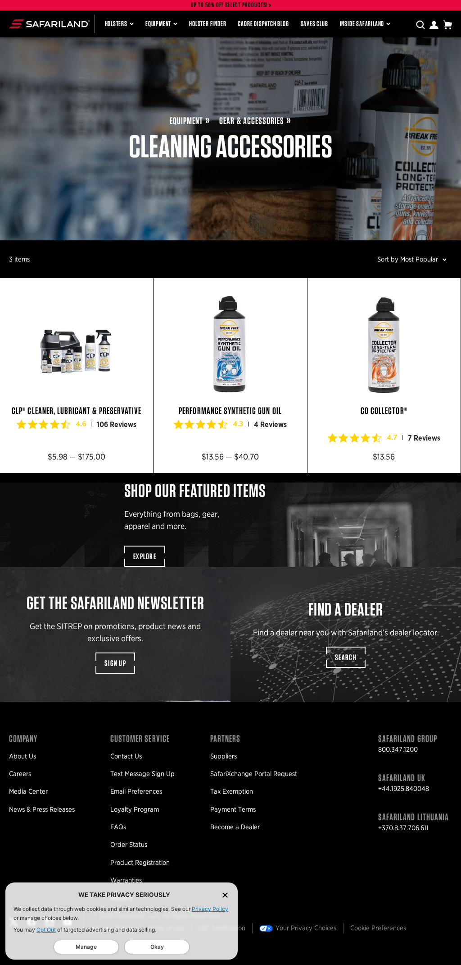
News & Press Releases (42, 809)
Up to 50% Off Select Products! (229, 5)
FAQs (118, 827)
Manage (86, 946)
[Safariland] (49, 23)
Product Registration (140, 863)
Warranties (126, 880)
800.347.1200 (398, 749)
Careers (20, 774)
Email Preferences (136, 791)
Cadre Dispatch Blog (263, 23)
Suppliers (223, 756)
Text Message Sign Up (142, 774)
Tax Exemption (231, 791)
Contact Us (126, 756)
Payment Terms (233, 809)
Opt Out (46, 929)
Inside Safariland (362, 23)
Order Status (128, 845)
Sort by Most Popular (407, 259)
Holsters (116, 23)
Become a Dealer (235, 827)
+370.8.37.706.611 (403, 828)
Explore (144, 556)
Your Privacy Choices (306, 928)
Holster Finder (207, 23)
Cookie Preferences (378, 928)
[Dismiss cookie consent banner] (225, 895)
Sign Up (115, 663)
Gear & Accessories (251, 120)
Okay (157, 946)
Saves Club (314, 23)
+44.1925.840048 (403, 789)
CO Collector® (384, 375)
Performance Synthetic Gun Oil (230, 375)
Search (346, 657)
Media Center (28, 791)
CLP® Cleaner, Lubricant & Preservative (76, 375)
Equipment (158, 23)
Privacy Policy (210, 908)
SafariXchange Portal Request (253, 774)
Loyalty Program (134, 809)
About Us (22, 756)
